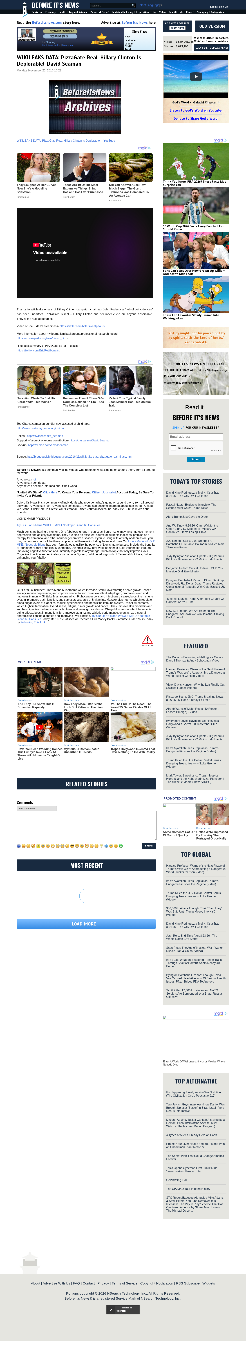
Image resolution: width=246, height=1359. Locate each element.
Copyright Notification (156, 1283)
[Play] (196, 76)
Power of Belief (99, 12)
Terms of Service (125, 1283)
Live (154, 12)
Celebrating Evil (176, 1180)
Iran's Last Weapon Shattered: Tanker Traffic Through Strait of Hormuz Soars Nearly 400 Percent (194, 963)
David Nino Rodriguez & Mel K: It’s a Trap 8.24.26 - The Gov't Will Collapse (192, 494)
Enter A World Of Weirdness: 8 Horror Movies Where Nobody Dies (194, 1063)
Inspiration (142, 12)
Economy (50, 12)
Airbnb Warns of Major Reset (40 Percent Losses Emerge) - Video (192, 710)
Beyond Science (78, 12)
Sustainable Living (122, 12)
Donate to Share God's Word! (196, 118)
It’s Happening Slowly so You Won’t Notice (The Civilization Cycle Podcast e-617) (193, 1094)
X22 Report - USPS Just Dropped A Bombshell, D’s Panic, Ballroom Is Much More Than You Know (195, 544)
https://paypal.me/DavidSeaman (90, 440)
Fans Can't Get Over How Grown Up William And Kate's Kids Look (194, 272)
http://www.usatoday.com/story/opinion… (42, 428)
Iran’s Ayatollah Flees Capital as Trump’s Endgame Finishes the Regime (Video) (192, 750)
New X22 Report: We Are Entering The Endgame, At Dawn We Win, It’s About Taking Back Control (195, 614)
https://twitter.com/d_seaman (45, 435)
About (35, 1283)
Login (213, 6)
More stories (68, 45)
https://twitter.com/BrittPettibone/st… (39, 350)
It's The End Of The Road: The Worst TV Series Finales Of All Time (131, 707)
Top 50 (173, 12)
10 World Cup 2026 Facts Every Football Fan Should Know (193, 227)
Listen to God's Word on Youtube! (196, 110)
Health (62, 12)
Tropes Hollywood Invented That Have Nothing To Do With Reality (133, 751)
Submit (196, 459)
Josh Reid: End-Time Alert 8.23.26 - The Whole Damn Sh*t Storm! (191, 937)
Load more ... (86, 924)
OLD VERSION (212, 26)
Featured (37, 12)
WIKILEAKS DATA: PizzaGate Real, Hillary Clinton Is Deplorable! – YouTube (66, 140)
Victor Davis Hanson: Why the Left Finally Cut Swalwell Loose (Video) (195, 686)
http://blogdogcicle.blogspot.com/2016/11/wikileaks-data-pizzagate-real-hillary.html (79, 456)
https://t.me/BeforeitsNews (182, 383)
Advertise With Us (56, 1283)
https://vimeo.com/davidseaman (48, 445)
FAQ (76, 1283)
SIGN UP (178, 428)
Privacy (103, 1283)
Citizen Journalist (104, 492)
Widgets (208, 1283)
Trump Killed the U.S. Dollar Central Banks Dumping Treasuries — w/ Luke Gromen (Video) (193, 763)
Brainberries (23, 407)
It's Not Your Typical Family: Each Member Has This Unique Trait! (130, 402)
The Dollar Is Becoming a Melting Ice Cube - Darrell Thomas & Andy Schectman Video (194, 659)
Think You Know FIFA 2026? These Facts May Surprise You (194, 183)
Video (162, 12)
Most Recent (187, 12)
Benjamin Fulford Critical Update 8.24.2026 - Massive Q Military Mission (194, 570)
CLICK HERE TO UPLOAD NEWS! (212, 47)
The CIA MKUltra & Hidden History (188, 1188)
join (35, 479)
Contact (89, 1283)
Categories (217, 12)
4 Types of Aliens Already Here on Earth (191, 1135)
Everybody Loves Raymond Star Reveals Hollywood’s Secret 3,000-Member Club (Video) (192, 724)
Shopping (202, 12)
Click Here (50, 492)
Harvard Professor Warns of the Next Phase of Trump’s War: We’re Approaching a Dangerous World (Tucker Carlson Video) (195, 672)
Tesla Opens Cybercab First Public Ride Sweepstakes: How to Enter (191, 1169)
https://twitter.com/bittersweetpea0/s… (84, 326)
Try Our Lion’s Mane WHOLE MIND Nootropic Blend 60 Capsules (58, 525)
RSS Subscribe (188, 1283)
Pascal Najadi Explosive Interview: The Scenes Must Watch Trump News (191, 506)
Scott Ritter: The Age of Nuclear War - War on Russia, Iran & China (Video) (194, 949)
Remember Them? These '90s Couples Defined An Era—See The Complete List (83, 402)
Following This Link (33, 622)
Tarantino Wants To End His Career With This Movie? (36, 400)
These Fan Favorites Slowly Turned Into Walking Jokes (191, 316)
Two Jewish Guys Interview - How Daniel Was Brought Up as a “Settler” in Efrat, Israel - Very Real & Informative (195, 1107)
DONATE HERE (177, 28)
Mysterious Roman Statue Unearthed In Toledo (81, 751)
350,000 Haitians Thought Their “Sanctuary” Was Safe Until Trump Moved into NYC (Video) (194, 911)
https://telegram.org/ (212, 370)
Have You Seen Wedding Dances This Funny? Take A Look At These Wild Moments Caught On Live (39, 754)
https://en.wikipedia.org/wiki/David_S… (42, 338)
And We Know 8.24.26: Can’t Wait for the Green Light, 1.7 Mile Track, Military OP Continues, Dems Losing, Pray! (192, 529)
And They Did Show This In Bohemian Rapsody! (36, 706)
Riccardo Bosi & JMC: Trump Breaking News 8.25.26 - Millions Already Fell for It (194, 698)
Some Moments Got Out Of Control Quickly (179, 833)
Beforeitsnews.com (47, 23)
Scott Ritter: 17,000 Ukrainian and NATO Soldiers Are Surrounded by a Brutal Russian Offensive (194, 993)
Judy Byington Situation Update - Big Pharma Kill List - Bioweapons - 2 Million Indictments (195, 558)
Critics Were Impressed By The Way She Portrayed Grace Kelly (212, 835)
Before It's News (55, 5)
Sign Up (223, 6)
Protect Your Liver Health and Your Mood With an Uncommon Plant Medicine (195, 1145)
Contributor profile (51, 45)
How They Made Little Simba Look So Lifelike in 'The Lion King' (83, 707)
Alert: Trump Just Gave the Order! (187, 516)
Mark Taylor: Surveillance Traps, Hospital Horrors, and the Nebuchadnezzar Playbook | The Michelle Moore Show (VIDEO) (195, 779)
